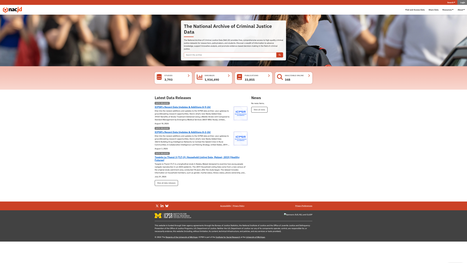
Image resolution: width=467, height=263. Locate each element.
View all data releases (166, 183)
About (460, 10)
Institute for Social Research (228, 237)
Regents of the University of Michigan (182, 237)
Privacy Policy (238, 206)
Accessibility (225, 206)
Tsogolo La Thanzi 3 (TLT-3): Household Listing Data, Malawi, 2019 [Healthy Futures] (197, 158)
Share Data (434, 10)
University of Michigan (255, 237)
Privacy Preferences (303, 206)
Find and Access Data (415, 10)
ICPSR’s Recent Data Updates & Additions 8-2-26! (183, 132)
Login (462, 2)
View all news (259, 109)
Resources (447, 10)
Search (450, 2)
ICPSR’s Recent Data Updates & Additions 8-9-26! (183, 107)
